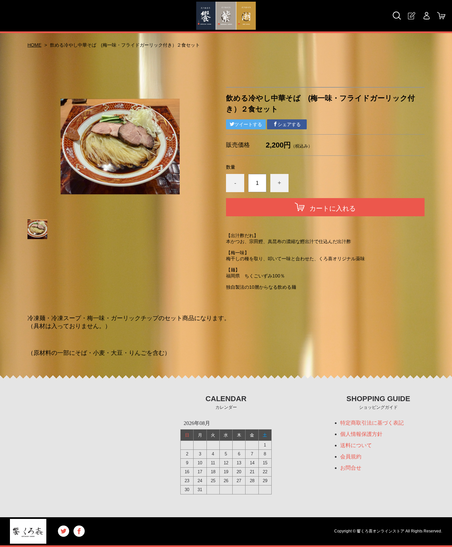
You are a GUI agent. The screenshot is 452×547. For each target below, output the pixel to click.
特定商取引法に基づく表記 (372, 423)
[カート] (441, 15)
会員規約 (350, 456)
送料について (356, 445)
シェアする (289, 124)
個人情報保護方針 (361, 434)
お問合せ (350, 468)
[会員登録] (411, 15)
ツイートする (248, 124)
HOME (34, 45)
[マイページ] (426, 15)
